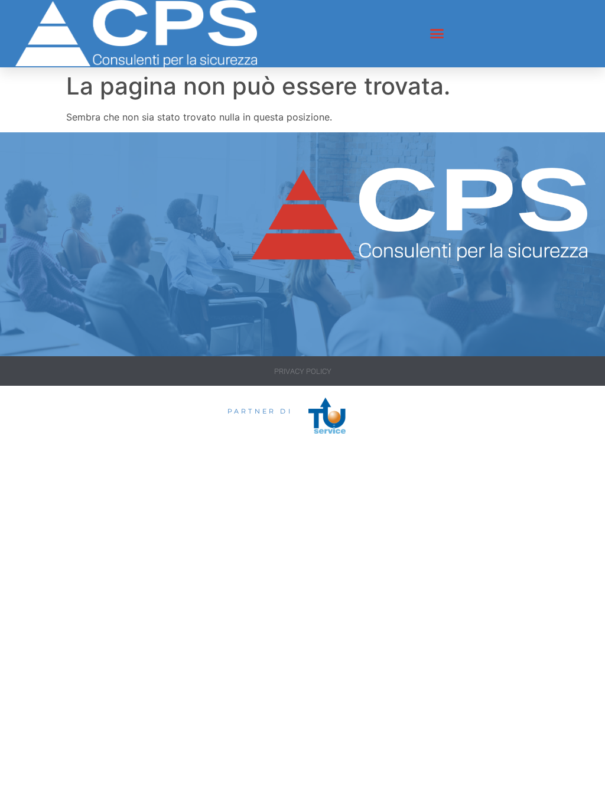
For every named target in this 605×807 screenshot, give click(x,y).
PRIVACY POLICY (302, 371)
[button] (437, 33)
